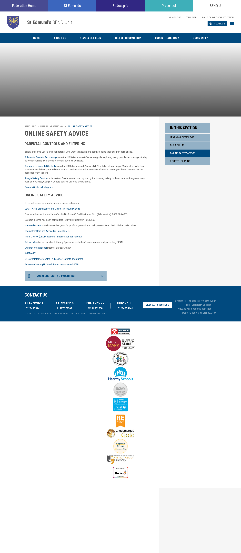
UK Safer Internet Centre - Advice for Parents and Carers (54, 259)
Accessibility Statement (202, 301)
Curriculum (177, 145)
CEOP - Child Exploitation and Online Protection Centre (52, 208)
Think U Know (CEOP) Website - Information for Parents (53, 236)
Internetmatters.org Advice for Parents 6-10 (47, 231)
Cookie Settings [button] (203, 309)
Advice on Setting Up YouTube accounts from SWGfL (52, 264)
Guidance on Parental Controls (40, 166)
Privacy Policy (186, 309)
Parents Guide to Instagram (39, 187)
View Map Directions (157, 305)
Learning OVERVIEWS (182, 137)
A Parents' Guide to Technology (41, 157)
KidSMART (30, 253)
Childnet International (36, 247)
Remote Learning (180, 161)
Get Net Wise (31, 242)
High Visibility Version (199, 305)
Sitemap (178, 301)
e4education (209, 313)
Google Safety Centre (36, 178)
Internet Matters (33, 225)
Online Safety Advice (182, 153)
